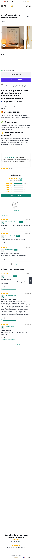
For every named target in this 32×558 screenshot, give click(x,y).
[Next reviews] (29, 160)
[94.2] (15, 205)
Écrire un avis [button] (16, 195)
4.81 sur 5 (20, 178)
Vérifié (15, 211)
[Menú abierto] (1, 6)
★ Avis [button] (30, 280)
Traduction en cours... (9, 289)
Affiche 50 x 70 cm (8, 58)
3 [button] (16, 264)
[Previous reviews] (2, 160)
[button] (16, 160)
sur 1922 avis (15, 541)
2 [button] (15, 344)
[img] (4, 219)
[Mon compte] (26, 6)
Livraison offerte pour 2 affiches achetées (16, 2)
